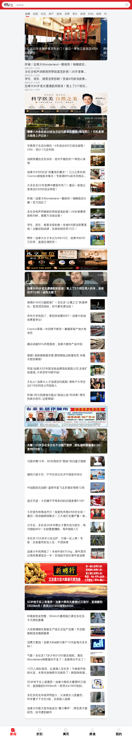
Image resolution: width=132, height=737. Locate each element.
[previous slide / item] (27, 38)
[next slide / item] (104, 38)
